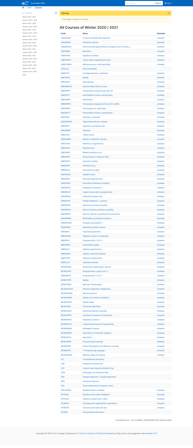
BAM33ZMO (66, 267)
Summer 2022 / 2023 (30, 39)
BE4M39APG (66, 333)
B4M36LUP (65, 192)
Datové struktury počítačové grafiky (98, 210)
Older (24, 75)
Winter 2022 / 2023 (29, 43)
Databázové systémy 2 (92, 188)
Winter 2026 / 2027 (29, 17)
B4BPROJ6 (65, 170)
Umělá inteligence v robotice (95, 201)
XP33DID (65, 394)
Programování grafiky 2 (93, 223)
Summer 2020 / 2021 (30, 52)
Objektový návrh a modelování (96, 236)
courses (38, 7)
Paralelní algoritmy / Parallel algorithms (99, 377)
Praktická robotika (90, 42)
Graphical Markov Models (93, 390)
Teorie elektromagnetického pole (97, 60)
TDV (63, 386)
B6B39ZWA (65, 254)
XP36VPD (65, 408)
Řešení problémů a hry (92, 152)
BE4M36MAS (66, 328)
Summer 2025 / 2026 (30, 20)
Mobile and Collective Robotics (96, 297)
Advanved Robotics (91, 381)
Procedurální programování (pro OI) (98, 91)
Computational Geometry (93, 359)
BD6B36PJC (66, 275)
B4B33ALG (65, 148)
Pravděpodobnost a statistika (95, 73)
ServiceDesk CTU (149, 433)
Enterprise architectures (93, 364)
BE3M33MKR (66, 297)
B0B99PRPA (66, 104)
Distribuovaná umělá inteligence (96, 394)
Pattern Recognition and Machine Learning (101, 346)
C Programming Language (94, 350)
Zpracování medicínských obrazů (97, 267)
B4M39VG (65, 232)
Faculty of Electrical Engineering (101, 433)
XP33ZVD (65, 399)
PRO (63, 381)
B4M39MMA (66, 218)
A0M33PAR (65, 42)
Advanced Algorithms (92, 306)
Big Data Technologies (92, 284)
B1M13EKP (65, 117)
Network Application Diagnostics (97, 289)
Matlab (86, 77)
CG (62, 359)
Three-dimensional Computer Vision (98, 386)
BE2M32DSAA (67, 289)
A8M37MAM (66, 64)
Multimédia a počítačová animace (97, 218)
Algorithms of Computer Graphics (97, 333)
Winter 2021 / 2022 (29, 49)
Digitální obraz (89, 174)
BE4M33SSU (66, 311)
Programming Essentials (93, 341)
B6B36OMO (66, 236)
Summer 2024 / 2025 (30, 26)
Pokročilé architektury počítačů (96, 183)
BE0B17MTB (66, 280)
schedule (160, 38)
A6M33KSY (66, 55)
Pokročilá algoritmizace (93, 179)
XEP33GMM (66, 390)
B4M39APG (66, 205)
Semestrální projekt (91, 245)
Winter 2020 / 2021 (29, 55)
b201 (29, 7)
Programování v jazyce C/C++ (96, 271)
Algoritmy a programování (94, 126)
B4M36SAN (66, 196)
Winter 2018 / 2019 (29, 68)
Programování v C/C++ (93, 240)
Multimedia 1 (88, 99)
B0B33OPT (65, 82)
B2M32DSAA (66, 121)
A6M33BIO (65, 51)
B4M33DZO (66, 174)
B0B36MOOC (66, 86)
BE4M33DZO (66, 302)
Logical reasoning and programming (98, 368)
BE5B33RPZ (66, 346)
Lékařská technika (90, 262)
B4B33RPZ (65, 157)
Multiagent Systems (91, 328)
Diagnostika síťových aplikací (95, 121)
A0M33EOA (66, 38)
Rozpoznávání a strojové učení (96, 157)
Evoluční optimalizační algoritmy (96, 38)
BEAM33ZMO (66, 355)
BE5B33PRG (66, 341)
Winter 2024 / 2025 (29, 30)
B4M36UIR (65, 201)
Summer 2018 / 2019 (30, 65)
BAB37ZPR (65, 258)
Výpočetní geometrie (92, 232)
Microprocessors (90, 293)
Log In (169, 3)
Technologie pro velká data (94, 108)
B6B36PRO (65, 245)
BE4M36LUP (66, 324)
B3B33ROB (65, 130)
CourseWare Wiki (38, 3)
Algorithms (87, 337)
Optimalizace (88, 82)
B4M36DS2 (66, 188)
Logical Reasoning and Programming (98, 324)
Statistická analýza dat (92, 196)
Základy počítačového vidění (95, 399)
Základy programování (92, 258)
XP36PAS (65, 403)
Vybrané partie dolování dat (95, 408)
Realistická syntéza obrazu (94, 227)
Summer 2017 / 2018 (30, 71)
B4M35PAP (65, 183)
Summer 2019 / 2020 (30, 59)
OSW (63, 372)
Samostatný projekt (91, 170)
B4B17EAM (65, 143)
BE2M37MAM (66, 293)
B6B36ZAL (65, 249)
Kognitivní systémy (91, 55)
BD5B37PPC (66, 271)
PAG (62, 377)
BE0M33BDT (66, 284)
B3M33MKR (66, 139)
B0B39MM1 (65, 99)
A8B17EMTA (66, 60)
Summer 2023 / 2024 (30, 33)
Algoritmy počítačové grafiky (95, 205)
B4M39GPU (66, 214)
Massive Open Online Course (95, 86)
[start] (23, 7)
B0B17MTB (65, 77)
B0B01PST (65, 73)
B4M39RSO (66, 227)
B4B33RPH (65, 152)
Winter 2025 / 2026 (29, 23)
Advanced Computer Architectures (97, 315)
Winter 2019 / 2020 (29, 62)
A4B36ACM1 (66, 47)
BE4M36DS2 (66, 319)
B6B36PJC (65, 240)
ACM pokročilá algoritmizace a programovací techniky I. (106, 47)
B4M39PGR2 (66, 223)
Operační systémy (90, 161)
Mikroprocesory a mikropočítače (96, 64)
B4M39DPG (66, 210)
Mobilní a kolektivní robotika (95, 139)
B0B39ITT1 (65, 95)
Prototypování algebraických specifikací (100, 403)
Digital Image (88, 302)
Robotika (86, 130)
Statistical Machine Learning (95, 311)
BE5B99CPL (66, 350)
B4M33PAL (65, 179)
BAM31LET (65, 262)
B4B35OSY (65, 161)
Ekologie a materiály (91, 117)
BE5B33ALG (66, 337)
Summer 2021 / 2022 (30, 46)
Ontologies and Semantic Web (95, 372)
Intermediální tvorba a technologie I (98, 95)
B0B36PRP (65, 91)
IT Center (81, 433)
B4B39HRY (65, 165)
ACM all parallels (90, 69)
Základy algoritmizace (92, 249)
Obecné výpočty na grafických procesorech (101, 214)
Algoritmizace (88, 148)
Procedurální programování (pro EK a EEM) (101, 104)
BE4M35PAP (66, 315)
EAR (62, 364)
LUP (62, 368)
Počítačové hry (89, 165)
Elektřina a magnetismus (93, 143)
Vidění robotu (88, 135)
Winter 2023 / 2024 (29, 36)
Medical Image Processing (94, 355)
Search (158, 3)
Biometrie (87, 51)
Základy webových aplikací (94, 254)
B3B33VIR (65, 135)
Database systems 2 (91, 319)
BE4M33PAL (66, 306)
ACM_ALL (65, 69)
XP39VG (64, 412)
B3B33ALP (65, 126)
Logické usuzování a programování (97, 192)
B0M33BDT (66, 108)
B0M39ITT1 (65, 113)
